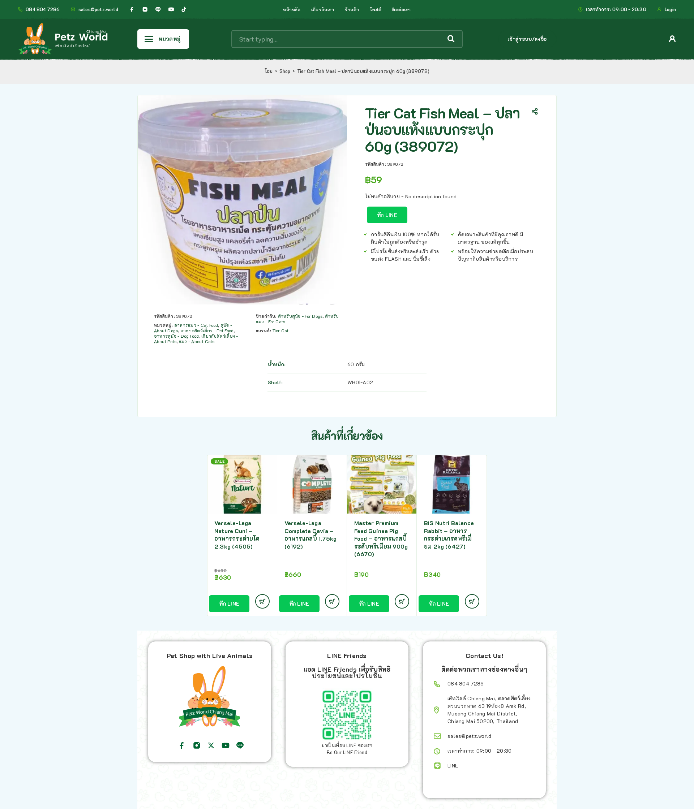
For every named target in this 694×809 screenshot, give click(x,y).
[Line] (157, 9)
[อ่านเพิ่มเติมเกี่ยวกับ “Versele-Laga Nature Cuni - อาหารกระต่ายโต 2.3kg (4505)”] (262, 601)
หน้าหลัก (291, 9)
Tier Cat (281, 330)
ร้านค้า (352, 9)
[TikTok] (183, 9)
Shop (285, 71)
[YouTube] (170, 9)
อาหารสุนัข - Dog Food (176, 336)
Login (670, 9)
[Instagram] (144, 9)
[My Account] (672, 39)
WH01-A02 (360, 382)
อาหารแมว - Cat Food (196, 325)
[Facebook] (131, 9)
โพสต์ (375, 9)
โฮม (269, 71)
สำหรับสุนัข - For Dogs (300, 316)
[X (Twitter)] (211, 745)
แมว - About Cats (197, 341)
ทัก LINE (387, 215)
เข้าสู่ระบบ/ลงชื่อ (527, 39)
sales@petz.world (98, 9)
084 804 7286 (43, 9)
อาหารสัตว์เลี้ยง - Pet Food (207, 330)
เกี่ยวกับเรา (322, 9)
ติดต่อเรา (401, 9)
